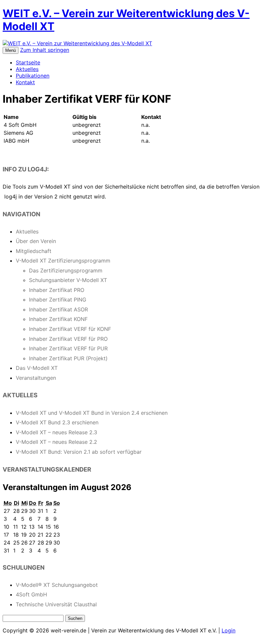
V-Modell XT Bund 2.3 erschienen (57, 422)
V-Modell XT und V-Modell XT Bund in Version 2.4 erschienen (92, 412)
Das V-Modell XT (37, 368)
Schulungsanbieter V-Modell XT (68, 280)
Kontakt (25, 82)
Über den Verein (36, 241)
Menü (10, 50)
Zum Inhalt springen (44, 50)
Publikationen (32, 75)
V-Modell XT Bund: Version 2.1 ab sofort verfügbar (79, 451)
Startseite (28, 62)
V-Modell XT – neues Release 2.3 (56, 432)
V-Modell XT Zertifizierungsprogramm (63, 260)
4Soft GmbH (31, 594)
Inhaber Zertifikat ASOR (58, 309)
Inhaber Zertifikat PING (57, 299)
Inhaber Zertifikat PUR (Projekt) (68, 358)
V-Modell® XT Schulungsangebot (57, 585)
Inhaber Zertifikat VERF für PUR (68, 348)
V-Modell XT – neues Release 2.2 (56, 442)
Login (228, 630)
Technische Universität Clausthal (56, 604)
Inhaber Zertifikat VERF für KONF (70, 329)
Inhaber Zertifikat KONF (58, 319)
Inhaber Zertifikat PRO (56, 290)
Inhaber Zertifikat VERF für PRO (68, 339)
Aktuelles (27, 69)
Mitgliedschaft (33, 251)
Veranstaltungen (36, 377)
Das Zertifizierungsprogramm (65, 270)
